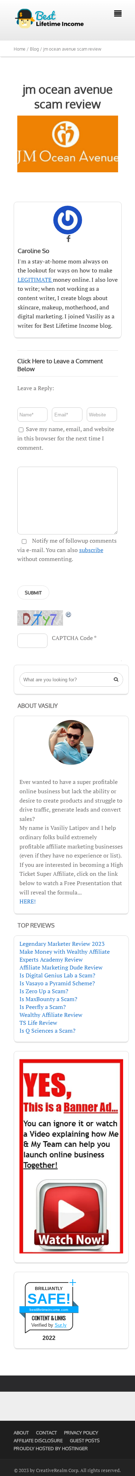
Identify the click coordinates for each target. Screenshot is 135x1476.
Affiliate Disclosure (38, 1440)
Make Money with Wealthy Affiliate (64, 952)
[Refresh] (69, 614)
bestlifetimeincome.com (49, 1310)
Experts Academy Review (51, 959)
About (21, 1432)
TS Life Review (38, 1023)
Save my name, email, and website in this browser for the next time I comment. (65, 438)
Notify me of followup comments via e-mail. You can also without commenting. (67, 550)
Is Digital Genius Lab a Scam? (57, 975)
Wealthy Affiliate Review (50, 1015)
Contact (46, 1432)
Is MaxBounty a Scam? (48, 999)
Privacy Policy (81, 1432)
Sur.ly (61, 1325)
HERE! (27, 901)
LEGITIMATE (35, 280)
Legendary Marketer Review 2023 (62, 944)
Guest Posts (85, 1440)
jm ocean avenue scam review (68, 96)
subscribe (91, 550)
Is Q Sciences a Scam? (47, 1030)
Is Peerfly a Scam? (42, 1007)
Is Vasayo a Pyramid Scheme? (57, 983)
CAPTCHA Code (72, 638)
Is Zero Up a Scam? (43, 991)
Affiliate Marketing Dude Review (61, 967)
